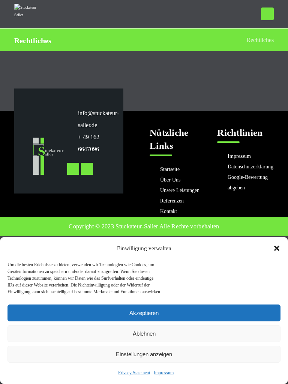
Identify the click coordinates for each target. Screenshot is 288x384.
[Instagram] (73, 169)
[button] (276, 248)
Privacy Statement (134, 372)
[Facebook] (87, 169)
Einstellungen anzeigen (144, 354)
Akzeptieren (144, 313)
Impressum (164, 372)
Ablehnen (144, 333)
